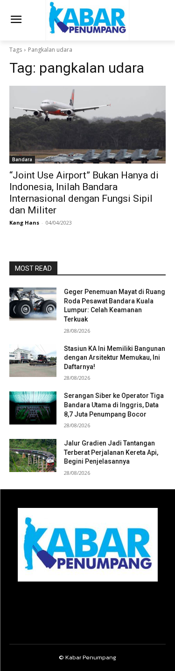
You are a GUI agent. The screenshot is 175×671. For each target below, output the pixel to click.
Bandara (22, 159)
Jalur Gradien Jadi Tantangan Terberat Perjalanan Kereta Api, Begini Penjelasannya (111, 452)
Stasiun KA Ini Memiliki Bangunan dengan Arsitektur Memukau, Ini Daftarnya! (114, 357)
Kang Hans (24, 222)
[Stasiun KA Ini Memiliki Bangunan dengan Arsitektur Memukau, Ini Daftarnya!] (32, 360)
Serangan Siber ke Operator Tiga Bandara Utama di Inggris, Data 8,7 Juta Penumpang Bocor (114, 405)
